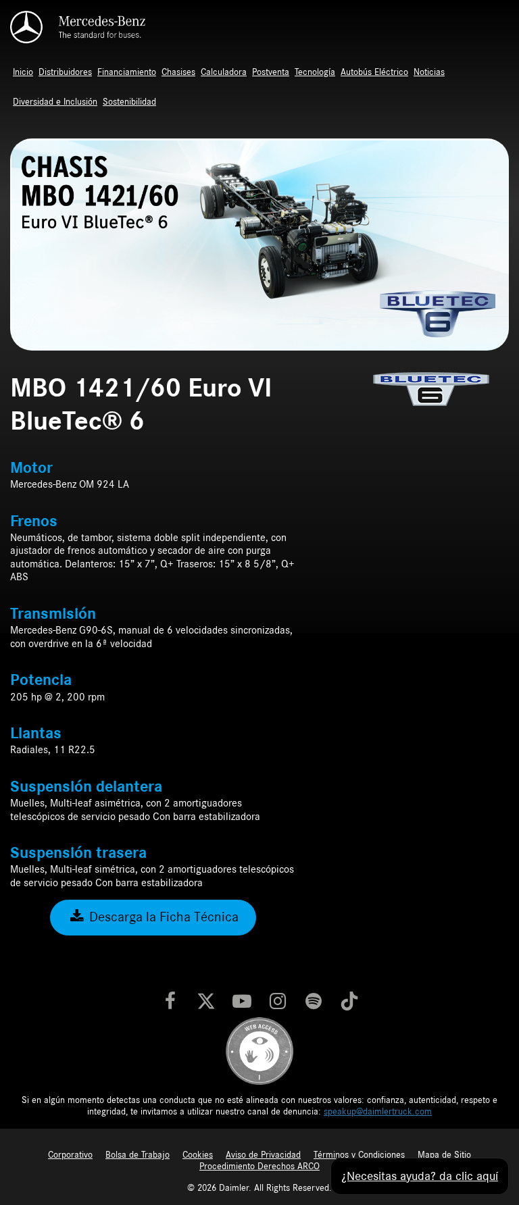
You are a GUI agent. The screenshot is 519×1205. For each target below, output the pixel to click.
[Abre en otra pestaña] (170, 1002)
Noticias (429, 72)
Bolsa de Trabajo (137, 1155)
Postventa (270, 72)
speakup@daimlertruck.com (378, 1112)
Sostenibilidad (129, 102)
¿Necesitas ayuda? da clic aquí (419, 1176)
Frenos (33, 521)
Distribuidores (65, 72)
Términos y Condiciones (359, 1155)
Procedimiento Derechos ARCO (259, 1166)
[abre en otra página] (259, 1050)
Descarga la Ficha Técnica (162, 917)
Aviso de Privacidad (263, 1155)
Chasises (178, 72)
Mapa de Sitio (444, 1155)
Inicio (23, 72)
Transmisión (53, 614)
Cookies (197, 1155)
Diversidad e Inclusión (55, 102)
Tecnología (315, 72)
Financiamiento (126, 72)
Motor (31, 468)
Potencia (41, 680)
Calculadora (224, 72)
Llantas (35, 733)
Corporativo (70, 1155)
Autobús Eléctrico (374, 72)
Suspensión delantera (86, 787)
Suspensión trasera (78, 853)
